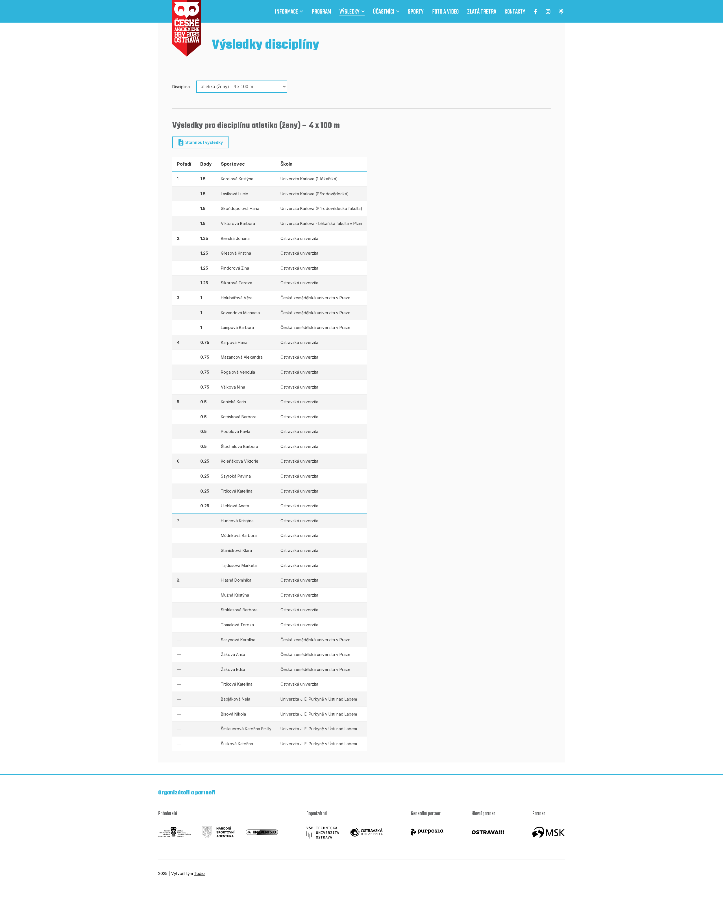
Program (321, 12)
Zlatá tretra (481, 12)
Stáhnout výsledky (204, 142)
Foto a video (445, 12)
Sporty (416, 12)
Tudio (199, 873)
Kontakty (515, 12)
